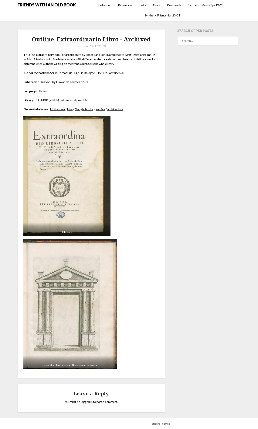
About (156, 5)
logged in (87, 401)
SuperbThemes (161, 423)
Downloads (174, 5)
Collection (104, 5)
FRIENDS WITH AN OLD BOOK (47, 4)
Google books (84, 109)
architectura (115, 109)
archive (100, 109)
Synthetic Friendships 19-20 (205, 5)
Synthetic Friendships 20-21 (162, 15)
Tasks (142, 5)
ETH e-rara (57, 109)
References (125, 5)
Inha (70, 109)
